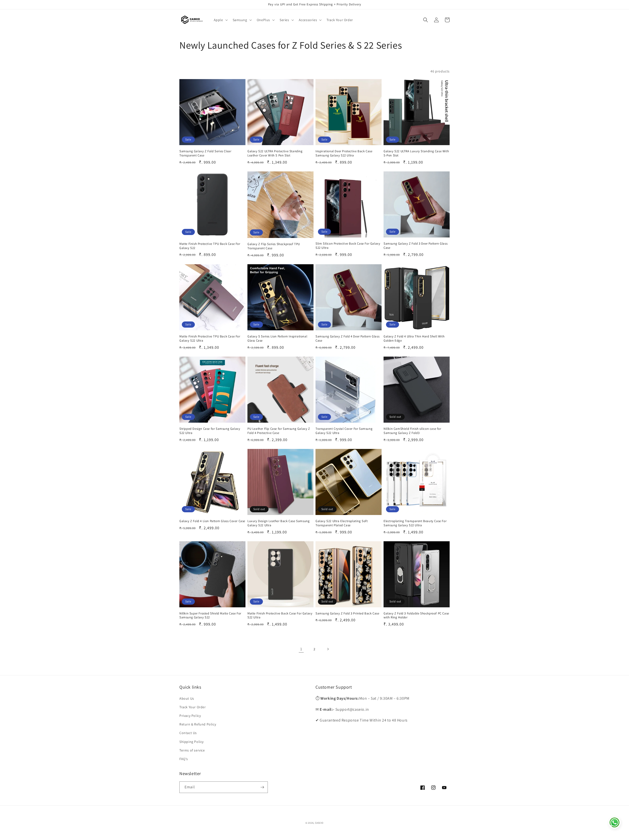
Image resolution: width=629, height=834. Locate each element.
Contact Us (188, 733)
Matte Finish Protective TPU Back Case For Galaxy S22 (209, 246)
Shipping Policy (191, 741)
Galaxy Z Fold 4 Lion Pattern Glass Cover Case (212, 521)
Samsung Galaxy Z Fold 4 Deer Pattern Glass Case (347, 338)
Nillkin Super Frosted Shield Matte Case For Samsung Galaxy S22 (210, 616)
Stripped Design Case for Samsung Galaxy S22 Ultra (209, 431)
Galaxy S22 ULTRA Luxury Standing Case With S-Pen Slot (416, 153)
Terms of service (192, 750)
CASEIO (319, 822)
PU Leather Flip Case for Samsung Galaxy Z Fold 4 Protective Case (278, 431)
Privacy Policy (190, 715)
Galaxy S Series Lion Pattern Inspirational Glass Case (277, 338)
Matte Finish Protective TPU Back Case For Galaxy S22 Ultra (209, 338)
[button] (220, 20)
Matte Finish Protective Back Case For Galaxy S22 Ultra (279, 616)
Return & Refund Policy (197, 724)
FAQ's (183, 759)
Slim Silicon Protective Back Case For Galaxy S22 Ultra (347, 246)
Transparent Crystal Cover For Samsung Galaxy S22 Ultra (343, 431)
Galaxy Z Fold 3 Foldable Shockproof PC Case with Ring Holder (416, 616)
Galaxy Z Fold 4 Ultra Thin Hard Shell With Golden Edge (414, 338)
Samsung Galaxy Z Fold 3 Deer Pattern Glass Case (415, 246)
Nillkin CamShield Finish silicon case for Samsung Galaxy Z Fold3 (412, 431)
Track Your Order (192, 707)
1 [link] (301, 649)
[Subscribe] (262, 787)
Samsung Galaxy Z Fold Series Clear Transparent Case (205, 153)
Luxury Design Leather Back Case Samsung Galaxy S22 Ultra (278, 523)
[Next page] (327, 649)
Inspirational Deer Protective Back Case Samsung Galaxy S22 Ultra (343, 153)
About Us (186, 698)
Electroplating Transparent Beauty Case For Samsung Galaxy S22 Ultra (415, 523)
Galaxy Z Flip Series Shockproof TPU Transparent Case (273, 246)
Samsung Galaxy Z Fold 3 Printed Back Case (347, 613)
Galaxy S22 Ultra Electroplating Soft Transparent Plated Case (341, 523)
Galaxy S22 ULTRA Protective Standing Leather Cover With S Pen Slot (275, 153)
